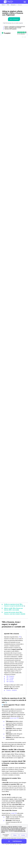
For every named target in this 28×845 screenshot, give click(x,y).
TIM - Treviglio (10, 678)
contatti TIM (14, 813)
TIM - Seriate (9, 679)
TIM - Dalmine (10, 681)
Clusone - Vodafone (11, 690)
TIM (20, 637)
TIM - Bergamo (10, 676)
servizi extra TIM (14, 718)
